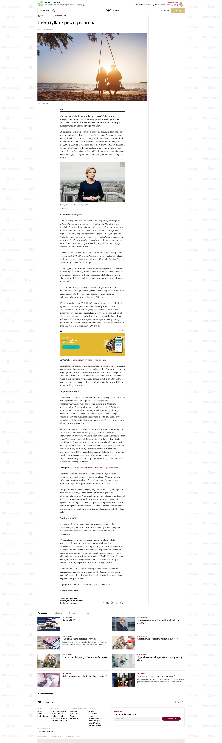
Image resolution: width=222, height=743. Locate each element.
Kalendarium (56, 736)
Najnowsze (74, 613)
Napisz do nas (42, 716)
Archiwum (74, 718)
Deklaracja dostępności (59, 721)
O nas (39, 711)
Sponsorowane (60, 16)
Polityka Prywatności (58, 711)
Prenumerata (75, 716)
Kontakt (40, 714)
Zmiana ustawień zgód (59, 714)
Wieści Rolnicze (94, 723)
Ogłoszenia (74, 714)
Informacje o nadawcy (59, 718)
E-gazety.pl (93, 714)
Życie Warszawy (95, 725)
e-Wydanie (165, 11)
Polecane (58, 613)
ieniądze (117, 10)
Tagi (87, 613)
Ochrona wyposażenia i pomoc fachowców (92, 584)
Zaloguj (178, 11)
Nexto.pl (92, 716)
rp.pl (61, 109)
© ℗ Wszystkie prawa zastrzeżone (72, 601)
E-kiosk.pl (92, 711)
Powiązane (42, 613)
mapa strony (41, 736)
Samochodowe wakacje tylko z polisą (89, 359)
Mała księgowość (95, 718)
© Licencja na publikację (69, 598)
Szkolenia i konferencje (45, 731)
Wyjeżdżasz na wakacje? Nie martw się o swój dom (95, 467)
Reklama (73, 711)
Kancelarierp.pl (94, 721)
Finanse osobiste (47, 16)
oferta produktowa (73, 736)
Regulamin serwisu (57, 716)
